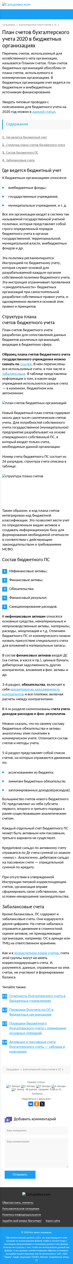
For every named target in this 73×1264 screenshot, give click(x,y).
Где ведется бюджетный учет (24, 137)
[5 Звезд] (18, 1089)
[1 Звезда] (13, 1086)
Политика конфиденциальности (21, 1214)
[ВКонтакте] (30, 1104)
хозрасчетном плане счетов (36, 953)
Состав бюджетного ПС (20, 152)
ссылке (26, 364)
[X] (42, 1104)
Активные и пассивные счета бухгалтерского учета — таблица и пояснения (37, 1047)
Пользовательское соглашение (20, 1208)
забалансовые (13, 374)
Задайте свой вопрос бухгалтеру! (22, 1220)
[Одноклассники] (36, 1104)
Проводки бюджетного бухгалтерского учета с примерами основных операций (37, 1028)
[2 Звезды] (28, 1086)
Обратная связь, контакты (17, 1202)
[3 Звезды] (44, 1086)
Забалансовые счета (18, 160)
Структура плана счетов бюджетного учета (33, 145)
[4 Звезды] (59, 1086)
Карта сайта (53, 1220)
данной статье (43, 112)
